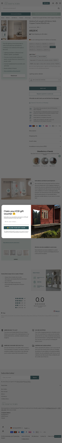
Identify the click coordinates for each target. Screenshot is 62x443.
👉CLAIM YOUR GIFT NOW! (16, 227)
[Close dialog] (59, 206)
